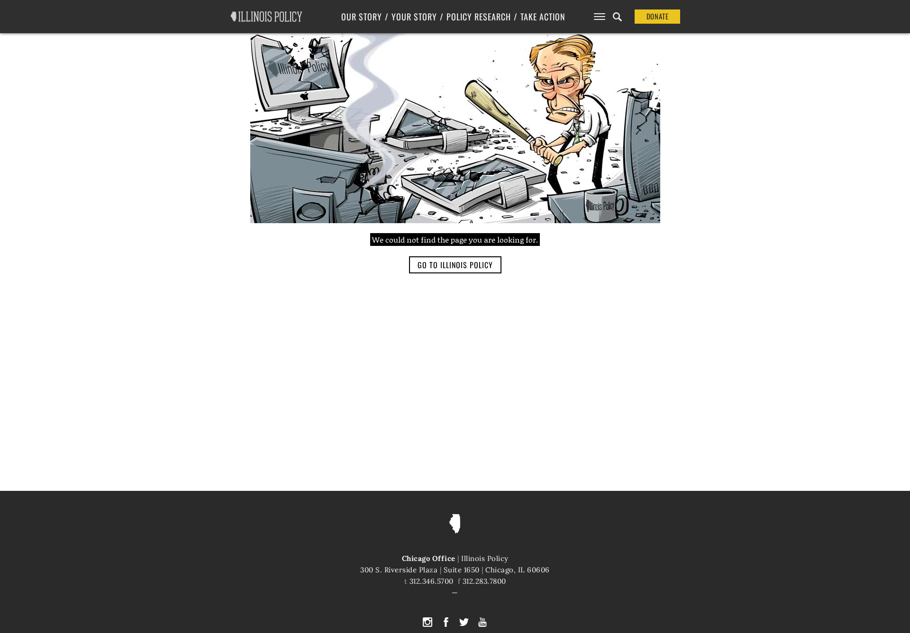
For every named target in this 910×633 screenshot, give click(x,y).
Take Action (542, 16)
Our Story (361, 16)
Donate (657, 16)
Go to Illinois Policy (455, 265)
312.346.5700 (432, 581)
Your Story (414, 16)
